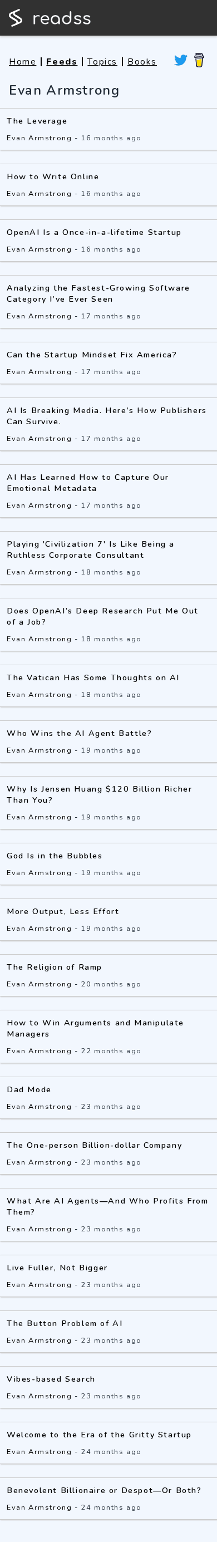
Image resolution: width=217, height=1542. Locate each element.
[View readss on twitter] (181, 61)
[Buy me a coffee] (199, 61)
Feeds (61, 61)
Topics (102, 61)
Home (22, 61)
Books (142, 61)
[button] (108, 792)
